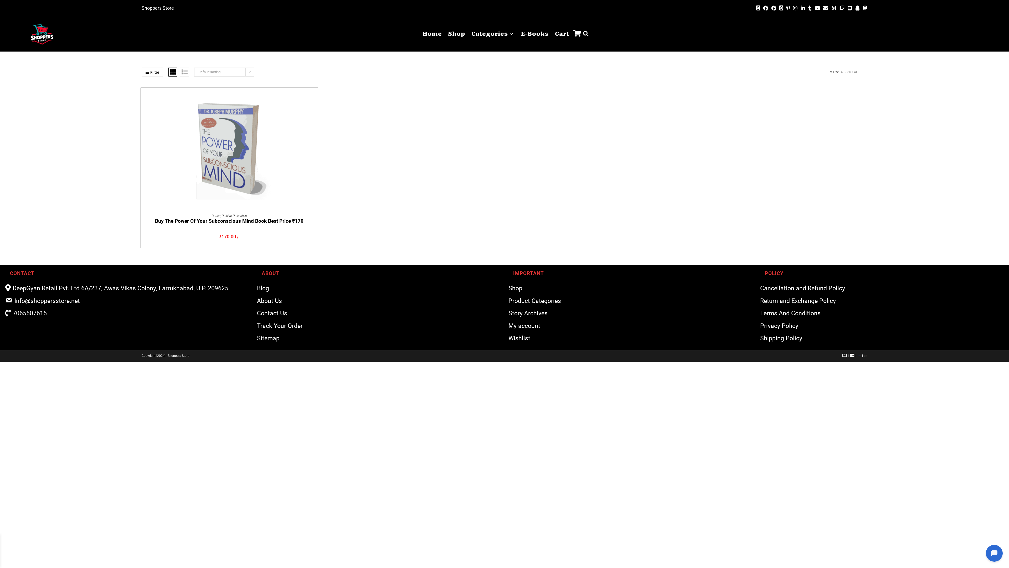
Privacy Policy (779, 325)
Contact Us (272, 313)
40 (843, 72)
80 (849, 72)
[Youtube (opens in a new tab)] (817, 8)
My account (524, 325)
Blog (263, 288)
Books (216, 216)
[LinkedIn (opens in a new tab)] (803, 8)
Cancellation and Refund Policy (802, 288)
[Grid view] (172, 72)
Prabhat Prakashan (234, 216)
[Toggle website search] (586, 34)
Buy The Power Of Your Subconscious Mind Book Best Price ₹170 (229, 221)
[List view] (184, 72)
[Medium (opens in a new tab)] (834, 8)
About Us (269, 301)
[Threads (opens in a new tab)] (781, 8)
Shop (515, 288)
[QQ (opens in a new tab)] (857, 8)
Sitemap (268, 338)
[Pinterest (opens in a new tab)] (788, 8)
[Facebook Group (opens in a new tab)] (774, 8)
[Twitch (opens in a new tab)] (842, 8)
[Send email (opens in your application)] (826, 8)
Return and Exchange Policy (798, 301)
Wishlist (519, 338)
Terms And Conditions (790, 313)
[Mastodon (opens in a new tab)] (864, 8)
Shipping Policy (781, 338)
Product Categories (534, 301)
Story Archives (528, 313)
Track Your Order (280, 325)
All (856, 72)
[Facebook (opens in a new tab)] (765, 8)
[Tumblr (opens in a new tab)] (810, 8)
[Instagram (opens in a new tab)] (795, 8)
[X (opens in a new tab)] (758, 8)
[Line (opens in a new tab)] (850, 8)
